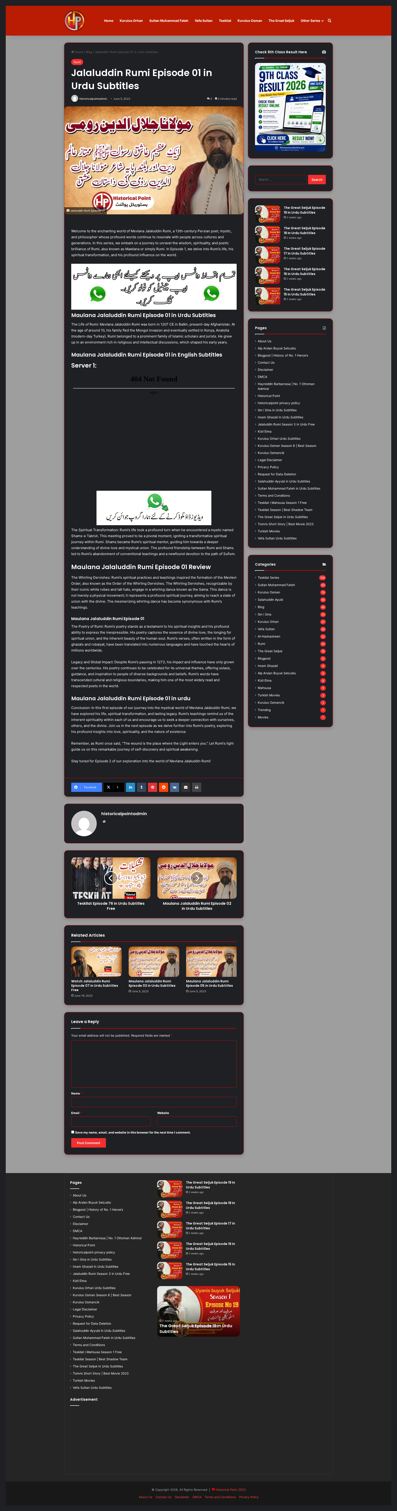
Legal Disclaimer (270, 460)
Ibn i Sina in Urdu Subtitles (277, 410)
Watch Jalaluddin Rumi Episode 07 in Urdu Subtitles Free (94, 985)
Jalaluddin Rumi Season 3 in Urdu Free (286, 424)
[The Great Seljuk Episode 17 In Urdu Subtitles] (267, 255)
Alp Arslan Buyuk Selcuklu (277, 348)
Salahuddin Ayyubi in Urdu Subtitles (284, 481)
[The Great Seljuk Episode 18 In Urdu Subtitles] (267, 234)
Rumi (77, 62)
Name (76, 1093)
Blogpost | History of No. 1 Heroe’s (283, 355)
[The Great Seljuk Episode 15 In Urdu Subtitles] (267, 295)
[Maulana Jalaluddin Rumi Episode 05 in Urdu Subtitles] (211, 962)
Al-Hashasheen (269, 636)
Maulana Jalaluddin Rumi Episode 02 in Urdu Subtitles (152, 983)
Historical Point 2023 (231, 1489)
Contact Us (266, 362)
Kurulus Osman (250, 21)
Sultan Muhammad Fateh (168, 21)
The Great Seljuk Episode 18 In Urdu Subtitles (304, 230)
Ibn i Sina (264, 614)
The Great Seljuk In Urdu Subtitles (283, 517)
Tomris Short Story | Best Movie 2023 (286, 524)
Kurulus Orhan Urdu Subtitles (279, 438)
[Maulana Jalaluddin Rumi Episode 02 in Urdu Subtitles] (154, 962)
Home (108, 21)
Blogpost (264, 658)
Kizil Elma (265, 431)
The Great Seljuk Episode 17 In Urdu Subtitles (304, 251)
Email (76, 1113)
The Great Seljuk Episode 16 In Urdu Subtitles (304, 271)
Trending (264, 710)
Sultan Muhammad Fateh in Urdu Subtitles (289, 488)
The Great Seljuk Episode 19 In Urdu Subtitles (304, 210)
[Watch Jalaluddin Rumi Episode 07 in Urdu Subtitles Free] (96, 962)
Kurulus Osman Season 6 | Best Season (287, 446)
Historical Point (269, 396)
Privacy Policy (268, 467)
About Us (264, 341)
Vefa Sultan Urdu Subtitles (277, 538)
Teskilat (225, 21)
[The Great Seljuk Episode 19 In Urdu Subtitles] (267, 214)
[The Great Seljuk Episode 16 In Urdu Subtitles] (267, 275)
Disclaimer (265, 369)
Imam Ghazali (268, 666)
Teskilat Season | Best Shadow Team (285, 510)
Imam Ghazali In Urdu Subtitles (280, 417)
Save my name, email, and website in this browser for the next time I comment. (133, 1132)
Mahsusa (264, 688)
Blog (89, 52)
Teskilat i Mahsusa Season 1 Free (282, 503)
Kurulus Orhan (131, 21)
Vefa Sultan (204, 21)
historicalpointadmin (93, 98)
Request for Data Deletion (277, 474)
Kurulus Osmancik (271, 453)
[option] (198, 1311)
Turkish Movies (269, 531)
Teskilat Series (268, 577)
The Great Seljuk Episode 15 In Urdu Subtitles (304, 292)
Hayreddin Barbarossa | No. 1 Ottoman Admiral (107, 1238)
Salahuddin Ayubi (270, 599)
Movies (263, 717)
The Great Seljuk (281, 21)
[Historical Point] (74, 20)
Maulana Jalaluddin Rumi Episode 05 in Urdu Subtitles (209, 983)
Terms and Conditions (274, 495)
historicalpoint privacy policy (279, 403)
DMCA (262, 377)
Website (163, 1113)
